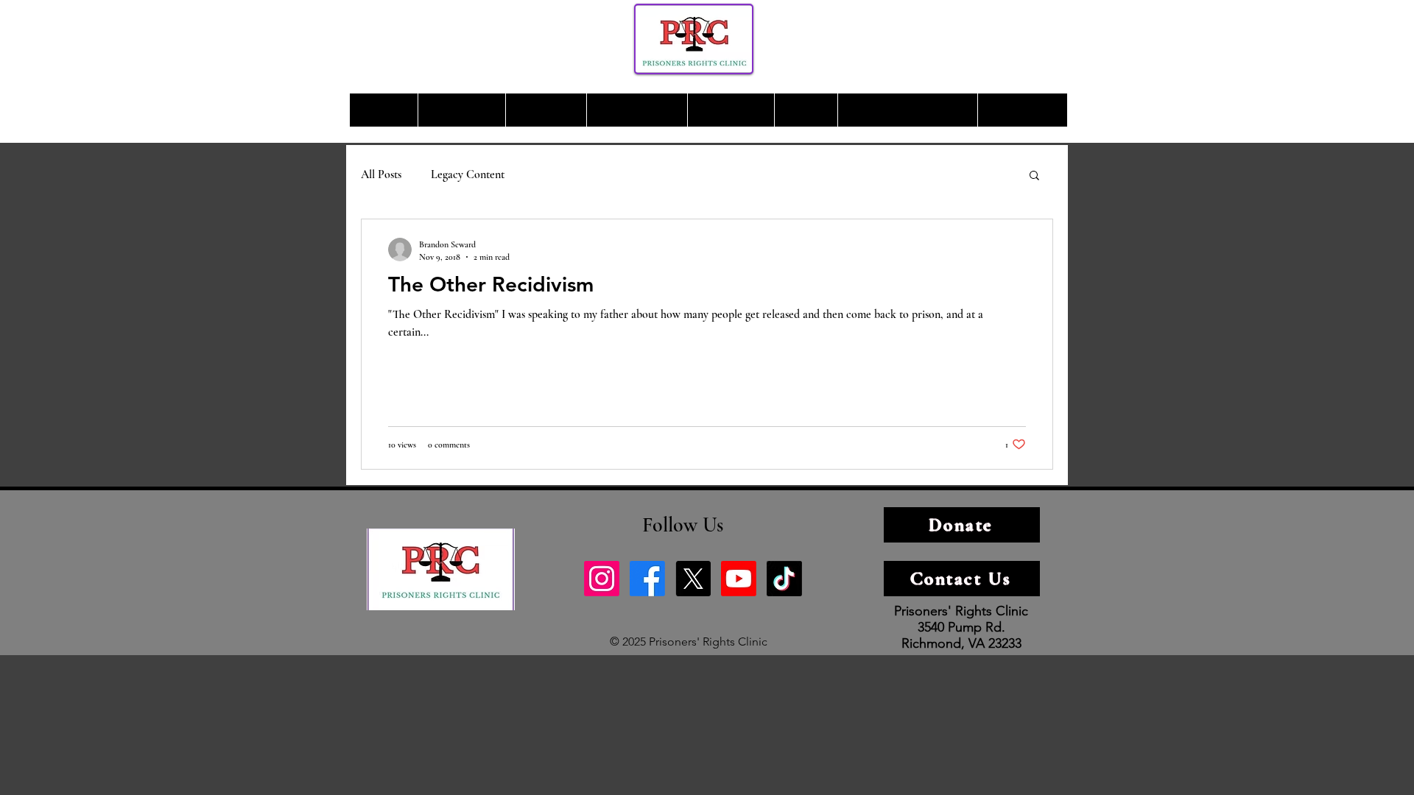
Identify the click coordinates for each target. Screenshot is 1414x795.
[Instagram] (601, 578)
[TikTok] (784, 578)
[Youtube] (738, 578)
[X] (693, 578)
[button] (1034, 176)
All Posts (381, 174)
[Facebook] (647, 578)
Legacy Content (467, 174)
